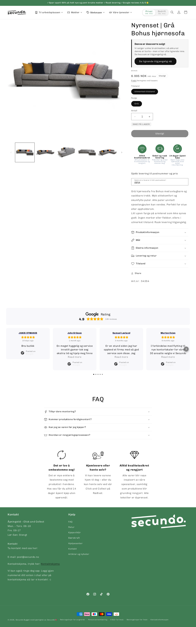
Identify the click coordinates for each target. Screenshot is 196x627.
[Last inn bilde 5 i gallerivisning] (108, 152)
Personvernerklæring (97, 620)
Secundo (19, 620)
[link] (61, 475)
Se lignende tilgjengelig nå (155, 61)
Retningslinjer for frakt (137, 620)
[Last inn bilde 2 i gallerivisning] (45, 152)
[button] (172, 12)
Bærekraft (74, 538)
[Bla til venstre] (11, 152)
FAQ (70, 521)
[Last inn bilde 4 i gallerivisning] (87, 152)
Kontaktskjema (50, 563)
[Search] (185, 181)
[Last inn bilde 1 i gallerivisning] (24, 152)
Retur (71, 527)
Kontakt (72, 548)
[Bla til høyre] (121, 152)
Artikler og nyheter (78, 554)
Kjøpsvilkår (74, 532)
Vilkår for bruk (117, 620)
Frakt (134, 81)
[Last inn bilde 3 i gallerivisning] (66, 152)
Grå (138, 104)
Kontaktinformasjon (160, 620)
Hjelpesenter (75, 543)
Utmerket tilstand (146, 92)
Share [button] (138, 273)
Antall (134, 110)
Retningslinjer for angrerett (72, 620)
